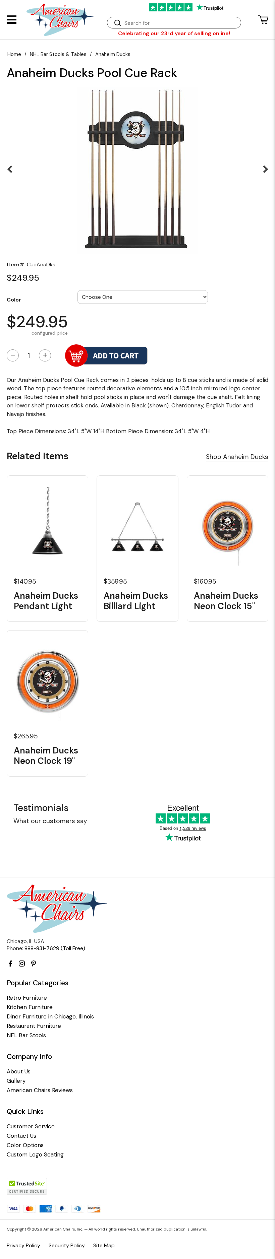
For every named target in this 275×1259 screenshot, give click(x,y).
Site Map (104, 1245)
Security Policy (67, 1245)
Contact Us (21, 1136)
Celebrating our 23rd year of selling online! (174, 33)
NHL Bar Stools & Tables (58, 54)
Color (14, 299)
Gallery (16, 1081)
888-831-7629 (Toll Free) (54, 948)
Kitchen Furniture (30, 1007)
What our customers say (50, 821)
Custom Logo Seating (35, 1154)
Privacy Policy (23, 1245)
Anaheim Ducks (112, 54)
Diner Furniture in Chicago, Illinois (50, 1016)
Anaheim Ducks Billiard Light (136, 601)
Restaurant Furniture (34, 1026)
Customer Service (31, 1126)
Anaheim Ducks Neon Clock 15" (226, 601)
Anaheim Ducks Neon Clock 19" (46, 755)
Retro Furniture (27, 998)
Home (14, 54)
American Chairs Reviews (40, 1090)
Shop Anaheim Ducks (237, 457)
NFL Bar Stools (26, 1035)
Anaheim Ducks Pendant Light (46, 601)
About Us (19, 1071)
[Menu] (11, 19)
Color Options (25, 1145)
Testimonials (40, 808)
